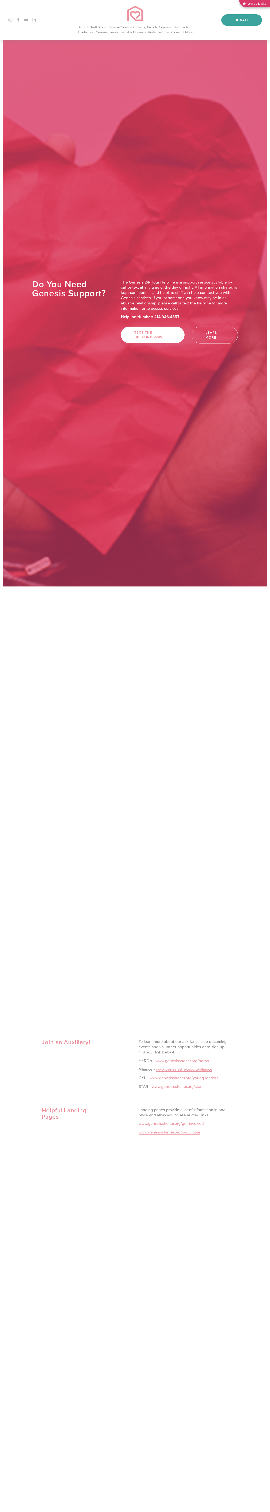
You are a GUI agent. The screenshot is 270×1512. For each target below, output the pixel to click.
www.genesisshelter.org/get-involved (171, 1123)
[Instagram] (10, 20)
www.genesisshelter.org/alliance (184, 1069)
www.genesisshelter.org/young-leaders (184, 1077)
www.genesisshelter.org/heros (182, 1060)
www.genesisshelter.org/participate (169, 1132)
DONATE (242, 20)
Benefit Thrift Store (92, 27)
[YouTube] (26, 20)
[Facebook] (18, 20)
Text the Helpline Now (148, 335)
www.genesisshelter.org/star (176, 1086)
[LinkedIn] (34, 20)
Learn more (211, 335)
